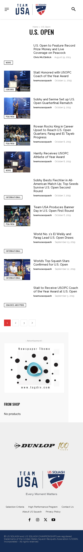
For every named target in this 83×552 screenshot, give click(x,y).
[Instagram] (37, 520)
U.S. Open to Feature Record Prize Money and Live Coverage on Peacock (54, 49)
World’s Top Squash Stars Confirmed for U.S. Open (51, 262)
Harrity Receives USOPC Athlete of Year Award (50, 155)
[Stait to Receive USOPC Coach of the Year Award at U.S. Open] (17, 296)
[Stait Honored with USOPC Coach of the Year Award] (17, 81)
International (13, 197)
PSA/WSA (10, 116)
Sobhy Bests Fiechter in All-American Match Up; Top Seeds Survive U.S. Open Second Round (55, 185)
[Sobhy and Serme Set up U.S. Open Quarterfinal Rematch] (17, 108)
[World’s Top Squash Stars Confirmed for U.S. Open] (17, 269)
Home (35, 27)
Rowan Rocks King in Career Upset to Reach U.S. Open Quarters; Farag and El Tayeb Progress (53, 132)
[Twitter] (46, 520)
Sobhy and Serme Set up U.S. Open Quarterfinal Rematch (54, 101)
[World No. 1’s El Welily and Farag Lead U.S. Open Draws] (17, 242)
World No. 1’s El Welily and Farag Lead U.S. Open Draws (53, 235)
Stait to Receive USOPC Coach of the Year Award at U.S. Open (55, 289)
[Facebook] (30, 520)
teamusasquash (42, 80)
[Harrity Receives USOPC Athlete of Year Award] (17, 162)
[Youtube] (54, 520)
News (8, 62)
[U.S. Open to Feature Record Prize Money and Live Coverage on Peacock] (17, 54)
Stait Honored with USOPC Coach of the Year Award (52, 74)
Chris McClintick (42, 57)
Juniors (10, 89)
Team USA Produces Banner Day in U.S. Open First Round (53, 209)
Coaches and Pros (15, 305)
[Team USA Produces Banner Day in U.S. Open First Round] (17, 215)
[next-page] (32, 323)
